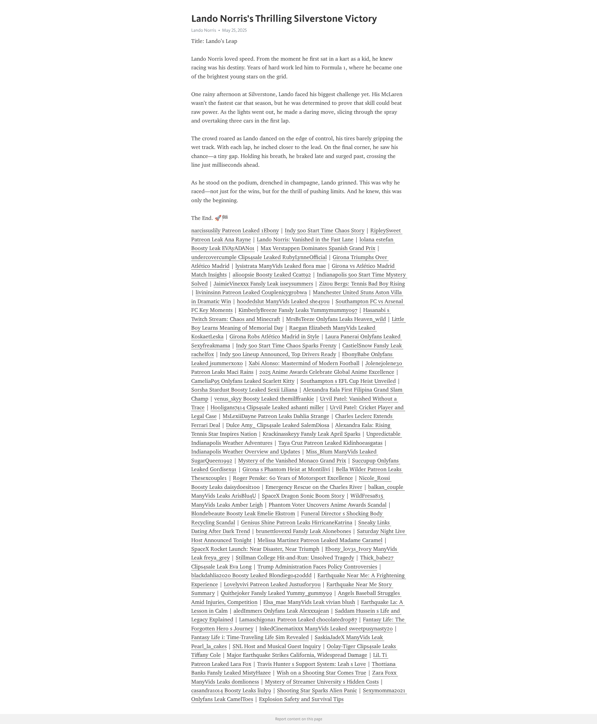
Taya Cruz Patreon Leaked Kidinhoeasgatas (330, 442)
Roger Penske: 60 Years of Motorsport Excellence (293, 478)
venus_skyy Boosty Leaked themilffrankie (264, 398)
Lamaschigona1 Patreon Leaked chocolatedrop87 (298, 619)
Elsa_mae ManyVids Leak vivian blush (309, 602)
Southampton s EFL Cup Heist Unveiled (348, 381)
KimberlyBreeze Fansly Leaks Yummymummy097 (297, 310)
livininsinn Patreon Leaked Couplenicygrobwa (251, 292)
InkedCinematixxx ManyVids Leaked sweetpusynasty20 (326, 628)
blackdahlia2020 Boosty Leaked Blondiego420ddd (251, 575)
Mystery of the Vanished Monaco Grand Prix (292, 460)
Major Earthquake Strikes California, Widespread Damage (297, 655)
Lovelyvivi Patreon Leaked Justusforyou (272, 584)
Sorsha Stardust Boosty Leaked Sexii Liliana (244, 389)
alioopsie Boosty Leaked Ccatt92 (272, 274)
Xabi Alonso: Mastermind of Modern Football (304, 363)
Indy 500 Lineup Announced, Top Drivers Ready (278, 354)
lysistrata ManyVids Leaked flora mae (280, 265)
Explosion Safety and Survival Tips (301, 699)
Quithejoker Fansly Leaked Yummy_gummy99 (276, 593)
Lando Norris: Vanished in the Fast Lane (305, 239)
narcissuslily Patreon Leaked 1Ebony (235, 230)
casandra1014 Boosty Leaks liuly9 (231, 690)
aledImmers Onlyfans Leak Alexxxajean (281, 610)
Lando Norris (203, 30)
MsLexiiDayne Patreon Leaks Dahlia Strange (276, 416)
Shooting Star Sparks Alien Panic (317, 690)
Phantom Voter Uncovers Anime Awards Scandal (327, 504)
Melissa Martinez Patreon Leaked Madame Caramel (319, 540)
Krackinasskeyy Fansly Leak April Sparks (311, 433)
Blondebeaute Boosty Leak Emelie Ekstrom (243, 513)
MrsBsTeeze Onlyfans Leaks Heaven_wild (336, 319)
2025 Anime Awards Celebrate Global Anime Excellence (326, 372)
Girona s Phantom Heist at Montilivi (286, 469)
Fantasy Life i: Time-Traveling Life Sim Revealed (250, 637)
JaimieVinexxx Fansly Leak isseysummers (263, 283)
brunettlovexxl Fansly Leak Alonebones (303, 531)
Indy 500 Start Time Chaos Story (324, 230)
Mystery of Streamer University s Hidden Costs (322, 681)
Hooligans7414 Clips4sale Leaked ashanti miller (267, 407)
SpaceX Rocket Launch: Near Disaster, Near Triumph (255, 548)
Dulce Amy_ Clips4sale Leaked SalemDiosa (277, 425)
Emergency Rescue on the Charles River (314, 487)
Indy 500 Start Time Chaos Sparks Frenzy (286, 345)
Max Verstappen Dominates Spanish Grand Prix (318, 248)
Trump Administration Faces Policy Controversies (317, 566)
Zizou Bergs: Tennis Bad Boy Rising (362, 283)
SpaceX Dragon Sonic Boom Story (303, 495)
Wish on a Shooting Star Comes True (321, 672)
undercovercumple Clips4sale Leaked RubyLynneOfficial (259, 257)
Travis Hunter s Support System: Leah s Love (311, 664)
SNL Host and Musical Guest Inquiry (277, 646)
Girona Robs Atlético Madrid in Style (274, 336)
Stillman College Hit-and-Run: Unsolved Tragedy (295, 557)
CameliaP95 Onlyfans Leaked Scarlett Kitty (242, 381)
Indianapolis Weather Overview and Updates (245, 451)
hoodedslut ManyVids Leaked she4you (283, 301)
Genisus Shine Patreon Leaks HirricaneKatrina (296, 522)
